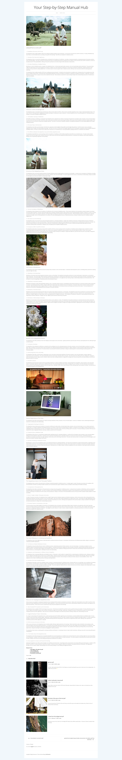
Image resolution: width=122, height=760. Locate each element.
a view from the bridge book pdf (56, 716)
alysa (59, 664)
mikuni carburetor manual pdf (55, 680)
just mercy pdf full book (34, 651)
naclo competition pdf (34, 650)
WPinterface (48, 754)
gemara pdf (51, 662)
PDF (30, 655)
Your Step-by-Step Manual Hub (61, 7)
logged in (32, 746)
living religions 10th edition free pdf (36, 649)
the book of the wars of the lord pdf (56, 698)
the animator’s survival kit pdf (35, 653)
